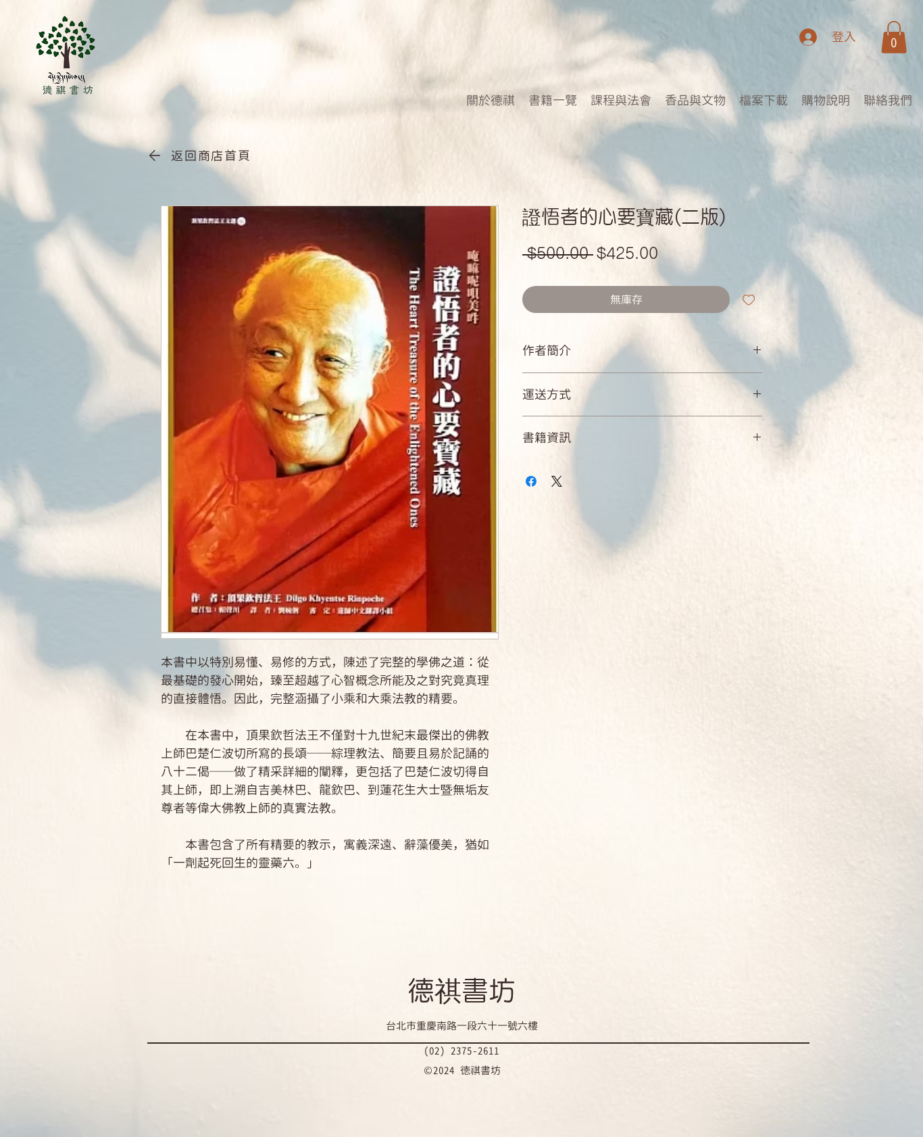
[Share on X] (557, 481)
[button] (893, 37)
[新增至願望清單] (748, 299)
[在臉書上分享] (531, 481)
